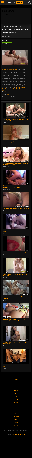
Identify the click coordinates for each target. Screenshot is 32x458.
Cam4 (8, 94)
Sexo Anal (16, 425)
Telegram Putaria (22, 434)
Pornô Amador (16, 416)
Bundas (16, 385)
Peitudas (16, 410)
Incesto (16, 399)
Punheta (16, 419)
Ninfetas (16, 408)
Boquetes (16, 379)
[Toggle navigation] (2, 2)
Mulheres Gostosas (16, 405)
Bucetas (16, 382)
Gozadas (16, 396)
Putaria (16, 422)
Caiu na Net (14, 434)
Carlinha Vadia (8, 91)
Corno (16, 393)
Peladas (16, 413)
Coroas (16, 390)
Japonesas (16, 402)
